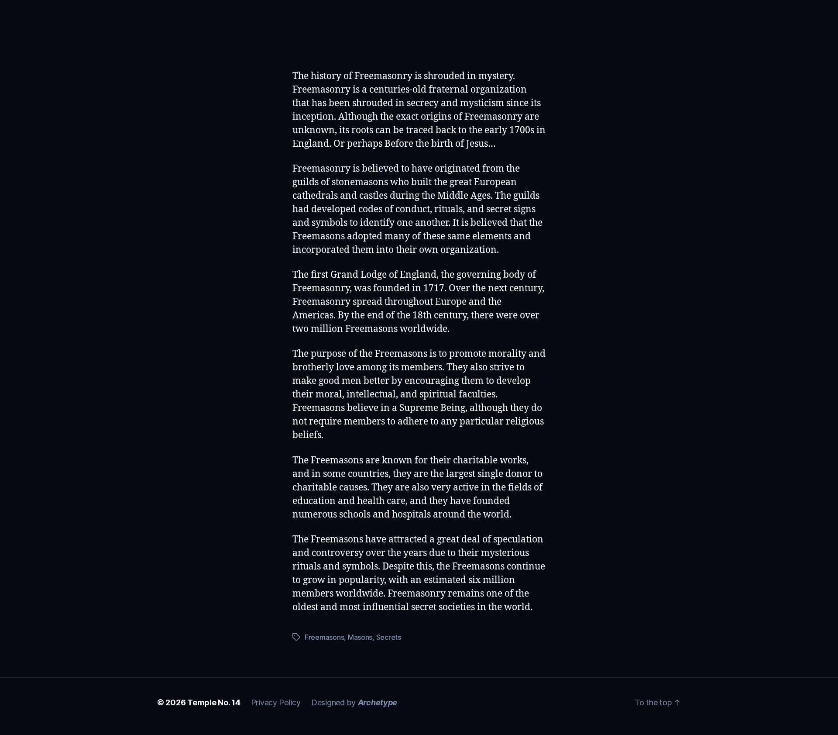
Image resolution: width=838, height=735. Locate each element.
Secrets (388, 637)
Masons (360, 637)
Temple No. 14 (213, 702)
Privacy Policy (276, 702)
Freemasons (324, 637)
